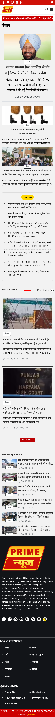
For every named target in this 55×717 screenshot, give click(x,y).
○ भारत (5, 648)
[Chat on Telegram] (39, 619)
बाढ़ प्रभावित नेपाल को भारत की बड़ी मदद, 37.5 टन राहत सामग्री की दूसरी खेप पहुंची (34, 464)
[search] (46, 9)
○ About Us (8, 692)
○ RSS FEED (9, 704)
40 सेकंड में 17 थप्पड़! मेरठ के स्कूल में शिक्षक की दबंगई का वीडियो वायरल (35, 515)
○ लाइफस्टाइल (36, 655)
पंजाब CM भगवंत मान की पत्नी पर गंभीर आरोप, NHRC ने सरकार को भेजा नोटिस (27, 235)
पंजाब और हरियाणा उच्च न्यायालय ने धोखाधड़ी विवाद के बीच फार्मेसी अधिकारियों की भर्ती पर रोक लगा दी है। (27, 420)
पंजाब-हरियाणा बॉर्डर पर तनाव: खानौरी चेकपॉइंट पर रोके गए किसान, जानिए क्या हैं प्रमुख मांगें (26, 342)
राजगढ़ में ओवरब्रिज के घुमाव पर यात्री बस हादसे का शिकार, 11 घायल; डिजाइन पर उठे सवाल (34, 490)
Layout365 (32, 715)
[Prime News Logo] (7, 9)
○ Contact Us (37, 692)
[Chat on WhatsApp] (33, 619)
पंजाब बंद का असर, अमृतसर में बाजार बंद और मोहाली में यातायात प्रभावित (28, 254)
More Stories (43, 290)
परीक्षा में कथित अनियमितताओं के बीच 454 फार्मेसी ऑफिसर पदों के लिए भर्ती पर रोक (24, 411)
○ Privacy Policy (38, 698)
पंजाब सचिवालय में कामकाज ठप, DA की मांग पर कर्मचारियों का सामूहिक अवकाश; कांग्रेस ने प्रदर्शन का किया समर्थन (27, 175)
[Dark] (51, 2)
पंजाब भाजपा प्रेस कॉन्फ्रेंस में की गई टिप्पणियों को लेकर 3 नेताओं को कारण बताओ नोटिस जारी (27, 74)
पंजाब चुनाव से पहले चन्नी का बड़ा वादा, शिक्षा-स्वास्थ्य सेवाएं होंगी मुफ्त (29, 273)
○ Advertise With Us (13, 698)
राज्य (9, 494)
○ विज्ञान (6, 676)
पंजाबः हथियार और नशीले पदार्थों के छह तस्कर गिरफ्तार (27, 132)
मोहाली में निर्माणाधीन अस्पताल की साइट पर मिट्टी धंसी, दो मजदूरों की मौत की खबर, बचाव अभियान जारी (29, 264)
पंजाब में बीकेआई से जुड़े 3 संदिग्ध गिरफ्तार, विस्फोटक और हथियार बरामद (29, 215)
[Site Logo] (27, 558)
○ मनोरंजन (7, 669)
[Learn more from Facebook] (3, 2)
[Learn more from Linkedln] (21, 2)
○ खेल (5, 662)
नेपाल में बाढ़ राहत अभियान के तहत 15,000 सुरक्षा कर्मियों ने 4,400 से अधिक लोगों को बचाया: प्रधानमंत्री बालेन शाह (35, 479)
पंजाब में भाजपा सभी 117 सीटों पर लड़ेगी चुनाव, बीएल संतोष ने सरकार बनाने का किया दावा (29, 206)
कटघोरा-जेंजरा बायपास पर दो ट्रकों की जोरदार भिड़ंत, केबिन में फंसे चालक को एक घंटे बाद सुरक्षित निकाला (34, 530)
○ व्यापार (33, 662)
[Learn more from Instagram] (10, 619)
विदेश (9, 468)
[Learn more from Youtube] (8, 2)
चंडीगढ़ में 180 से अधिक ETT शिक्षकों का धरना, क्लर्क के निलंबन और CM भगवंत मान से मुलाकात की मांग (29, 244)
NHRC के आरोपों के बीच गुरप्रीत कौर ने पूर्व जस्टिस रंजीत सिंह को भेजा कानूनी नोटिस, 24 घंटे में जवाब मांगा (28, 225)
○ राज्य (33, 648)
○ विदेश (33, 669)
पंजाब (6, 26)
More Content (27, 439)
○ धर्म (5, 655)
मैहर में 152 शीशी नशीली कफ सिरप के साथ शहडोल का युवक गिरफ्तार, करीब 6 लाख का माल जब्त (35, 503)
